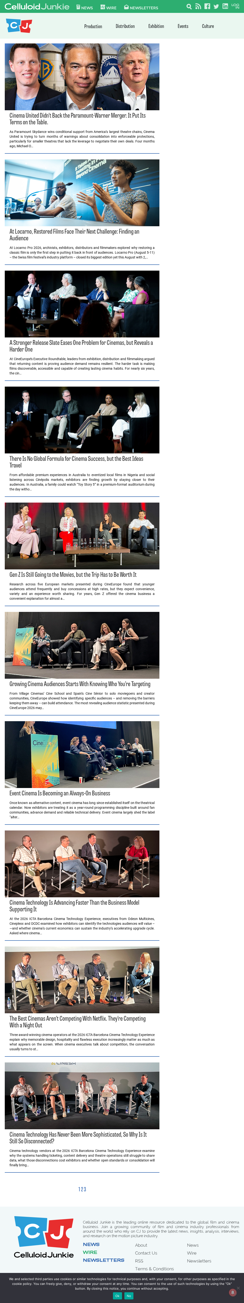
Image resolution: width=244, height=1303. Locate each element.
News (87, 8)
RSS (139, 1260)
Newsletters (144, 8)
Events (183, 27)
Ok (117, 1296)
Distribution (125, 27)
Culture (208, 27)
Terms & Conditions (154, 1268)
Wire (90, 1252)
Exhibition (156, 27)
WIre (111, 8)
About (141, 1245)
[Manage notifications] (233, 1292)
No (129, 1296)
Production (93, 27)
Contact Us (146, 1253)
